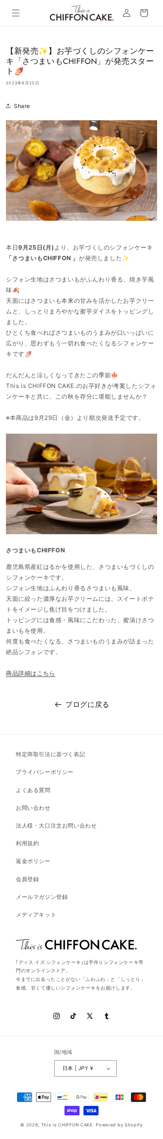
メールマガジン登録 (42, 896)
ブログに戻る (87, 704)
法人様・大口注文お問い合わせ (56, 825)
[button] (16, 13)
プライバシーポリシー (45, 771)
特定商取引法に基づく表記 (50, 754)
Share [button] (22, 106)
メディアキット (36, 914)
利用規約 (27, 843)
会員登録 (27, 879)
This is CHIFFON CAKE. (68, 1125)
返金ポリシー (33, 861)
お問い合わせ (33, 807)
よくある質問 (33, 790)
